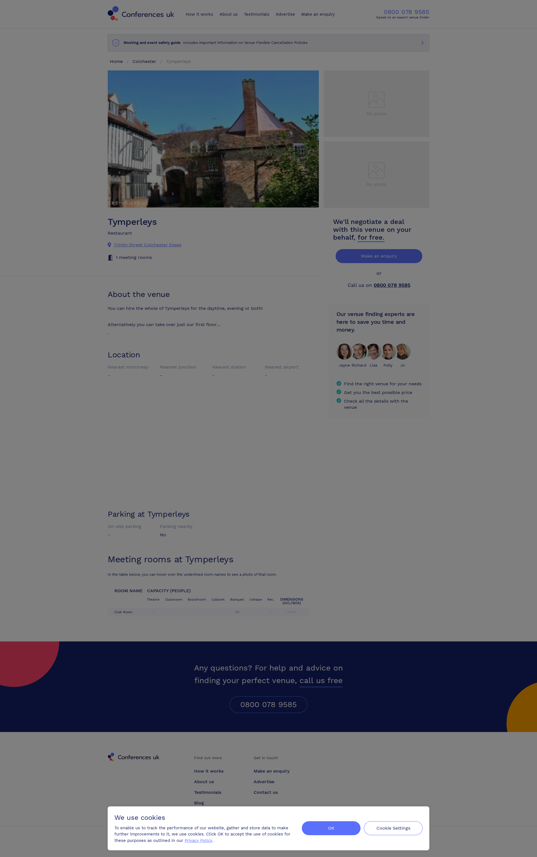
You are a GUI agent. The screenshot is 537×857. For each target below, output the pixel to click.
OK (331, 828)
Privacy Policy (198, 840)
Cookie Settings (393, 828)
